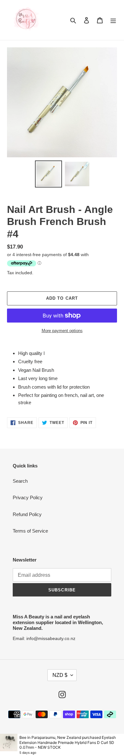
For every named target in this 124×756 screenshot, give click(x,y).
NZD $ (59, 675)
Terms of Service (30, 531)
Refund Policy (27, 514)
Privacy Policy (28, 497)
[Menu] (113, 20)
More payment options (62, 330)
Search (20, 481)
